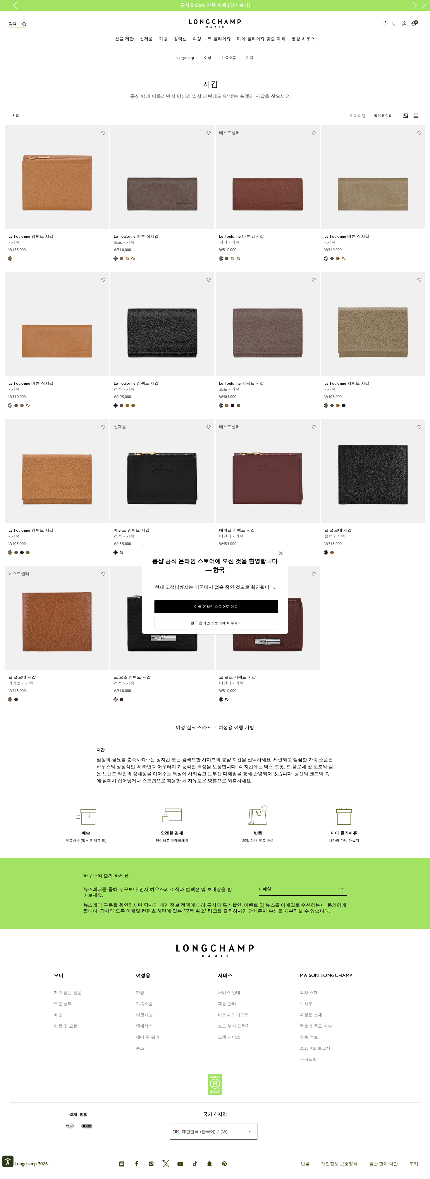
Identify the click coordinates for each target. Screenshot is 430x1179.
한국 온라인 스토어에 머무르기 (216, 623)
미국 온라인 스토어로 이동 (216, 607)
